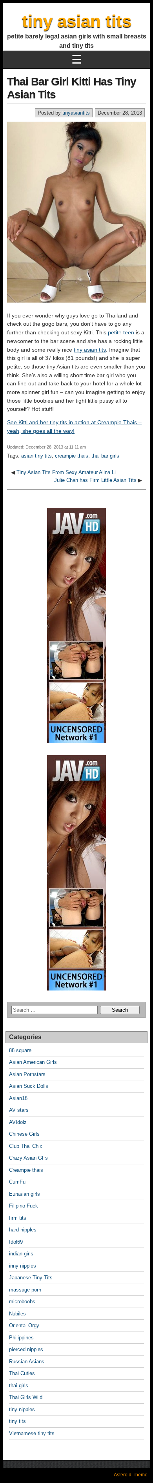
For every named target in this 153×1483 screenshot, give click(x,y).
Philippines (21, 1338)
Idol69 (16, 1242)
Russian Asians (26, 1361)
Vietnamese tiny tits (32, 1433)
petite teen (121, 332)
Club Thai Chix (25, 1146)
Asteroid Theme (131, 1475)
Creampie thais (26, 1170)
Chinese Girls (24, 1134)
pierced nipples (26, 1349)
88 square (20, 1050)
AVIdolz (18, 1122)
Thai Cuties (22, 1373)
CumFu (17, 1182)
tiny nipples (22, 1409)
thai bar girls (105, 456)
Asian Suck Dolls (28, 1086)
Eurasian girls (24, 1194)
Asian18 (18, 1098)
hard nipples (22, 1230)
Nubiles (17, 1314)
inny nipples (22, 1266)
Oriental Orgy (24, 1325)
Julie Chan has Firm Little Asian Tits (95, 480)
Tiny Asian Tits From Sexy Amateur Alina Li (66, 472)
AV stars (19, 1110)
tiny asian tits (76, 21)
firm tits (17, 1218)
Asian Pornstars (27, 1074)
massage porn (25, 1290)
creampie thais (71, 456)
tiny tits (17, 1421)
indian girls (21, 1254)
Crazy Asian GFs (28, 1158)
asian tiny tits (36, 456)
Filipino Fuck (23, 1206)
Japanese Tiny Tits (31, 1278)
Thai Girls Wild (25, 1397)
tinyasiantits (76, 113)
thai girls (18, 1385)
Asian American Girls (33, 1062)
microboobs (22, 1301)
